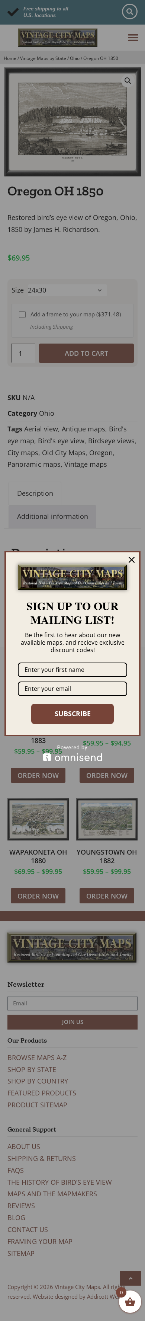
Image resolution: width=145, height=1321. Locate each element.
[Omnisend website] (72, 753)
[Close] (132, 560)
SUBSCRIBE (73, 713)
